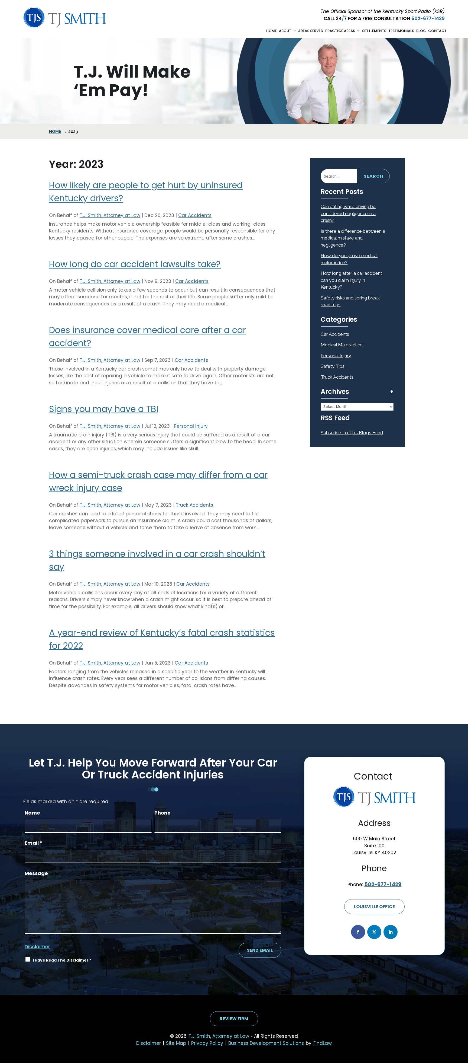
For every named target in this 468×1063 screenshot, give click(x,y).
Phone (162, 812)
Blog (421, 30)
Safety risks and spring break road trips (350, 301)
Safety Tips (332, 366)
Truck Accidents (194, 505)
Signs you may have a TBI (103, 409)
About (285, 30)
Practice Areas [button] (340, 30)
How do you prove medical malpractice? (349, 259)
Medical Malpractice (342, 344)
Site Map (176, 1043)
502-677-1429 (428, 18)
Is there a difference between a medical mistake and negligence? (353, 238)
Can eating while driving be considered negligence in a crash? (348, 213)
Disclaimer (37, 946)
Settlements (374, 30)
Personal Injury (191, 426)
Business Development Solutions (266, 1043)
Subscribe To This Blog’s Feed (352, 432)
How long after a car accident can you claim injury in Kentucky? (351, 280)
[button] (462, 1023)
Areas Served (310, 30)
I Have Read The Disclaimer (62, 960)
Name (32, 812)
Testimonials (401, 30)
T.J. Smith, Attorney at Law (110, 215)
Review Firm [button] (234, 1019)
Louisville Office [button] (374, 907)
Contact (437, 30)
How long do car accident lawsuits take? (135, 264)
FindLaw (322, 1043)
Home (271, 30)
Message (36, 873)
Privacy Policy (207, 1043)
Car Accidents (195, 215)
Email (34, 842)
